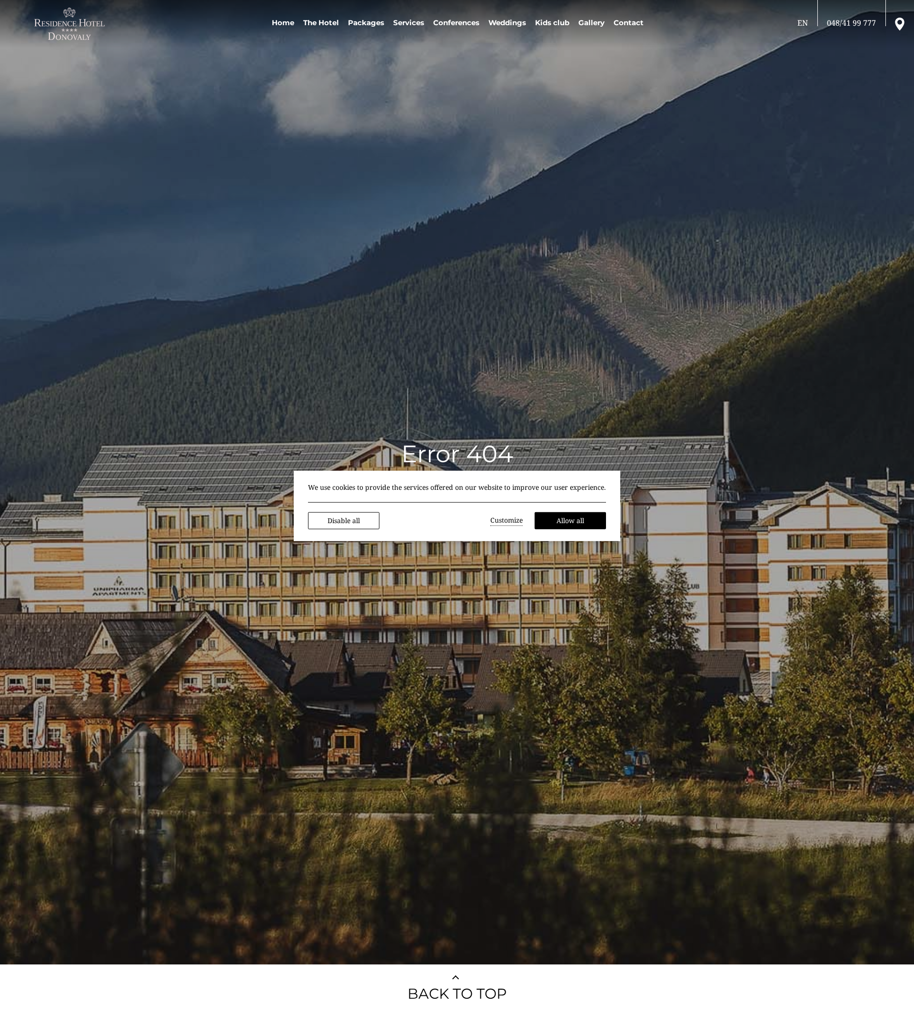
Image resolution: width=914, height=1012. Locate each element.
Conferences (456, 22)
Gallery (591, 22)
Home (283, 22)
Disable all (344, 520)
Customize (506, 520)
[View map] (899, 23)
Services (408, 22)
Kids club (552, 22)
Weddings (507, 22)
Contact (629, 22)
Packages (366, 22)
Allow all (570, 520)
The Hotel (321, 22)
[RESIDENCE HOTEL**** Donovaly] (71, 24)
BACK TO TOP (457, 993)
